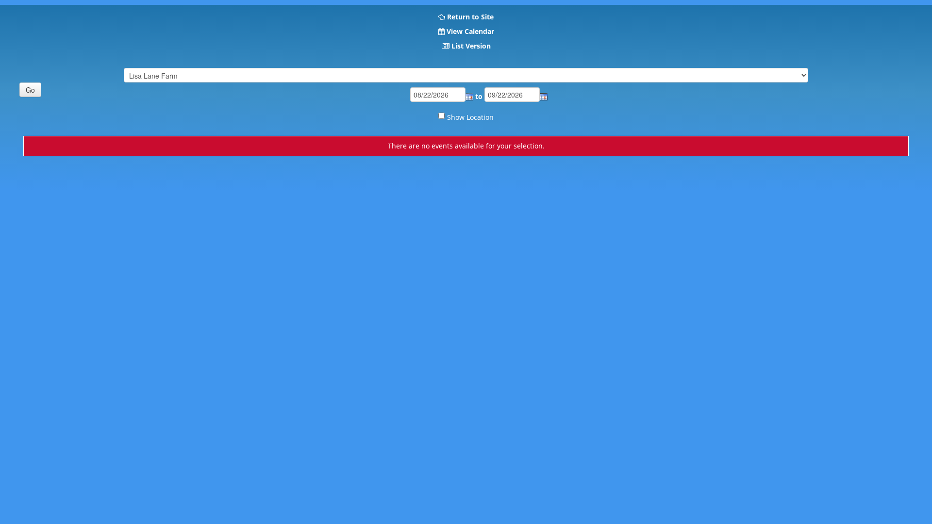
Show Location (470, 117)
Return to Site (470, 16)
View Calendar (470, 31)
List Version (471, 45)
